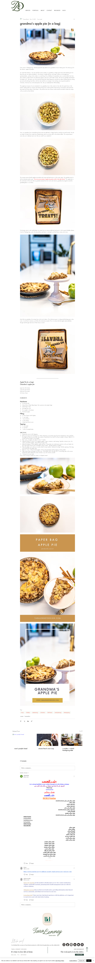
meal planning (58, 712)
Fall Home (50, 712)
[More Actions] (74, 776)
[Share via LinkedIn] (28, 721)
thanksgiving (67, 712)
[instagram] (64, 944)
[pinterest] (71, 944)
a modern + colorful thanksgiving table (68, 749)
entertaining (35, 712)
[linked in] (74, 944)
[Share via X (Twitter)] (24, 721)
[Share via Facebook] (20, 721)
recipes (21, 716)
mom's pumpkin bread (20, 748)
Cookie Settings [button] (73, 960)
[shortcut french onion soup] (47, 740)
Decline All (81, 960)
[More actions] (74, 19)
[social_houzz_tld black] (78, 944)
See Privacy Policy (59, 960)
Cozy (22, 712)
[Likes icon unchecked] (25, 863)
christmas (43, 712)
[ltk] (82, 944)
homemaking (27, 716)
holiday (28, 712)
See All (80, 731)
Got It (89, 960)
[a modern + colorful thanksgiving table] (71, 740)
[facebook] (67, 944)
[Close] (93, 960)
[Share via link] (31, 721)
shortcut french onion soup (46, 748)
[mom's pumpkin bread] (23, 740)
